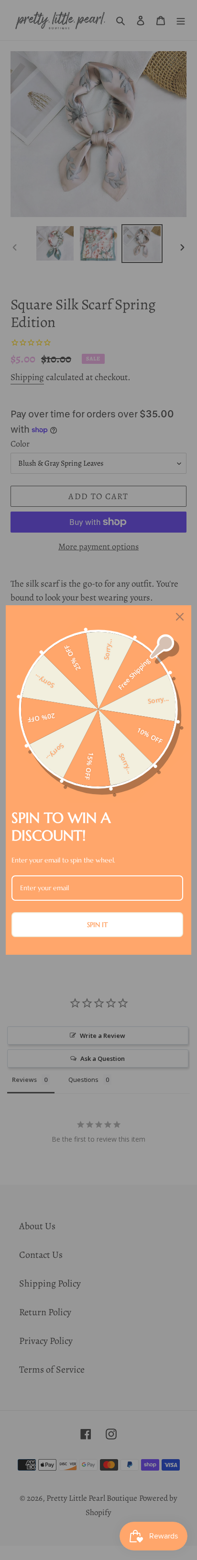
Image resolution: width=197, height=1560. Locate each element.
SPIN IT (97, 924)
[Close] (179, 616)
